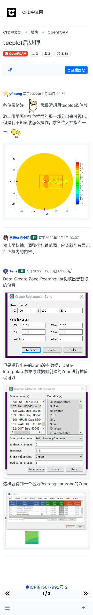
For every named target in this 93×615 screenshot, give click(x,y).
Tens (13, 271)
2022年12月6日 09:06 (50, 271)
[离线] (5, 93)
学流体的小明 (19, 238)
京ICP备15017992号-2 (47, 587)
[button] (7, 608)
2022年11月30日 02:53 (48, 94)
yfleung (15, 94)
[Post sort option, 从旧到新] (10, 70)
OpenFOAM (17, 53)
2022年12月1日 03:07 (62, 238)
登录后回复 (76, 70)
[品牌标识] (11, 12)
